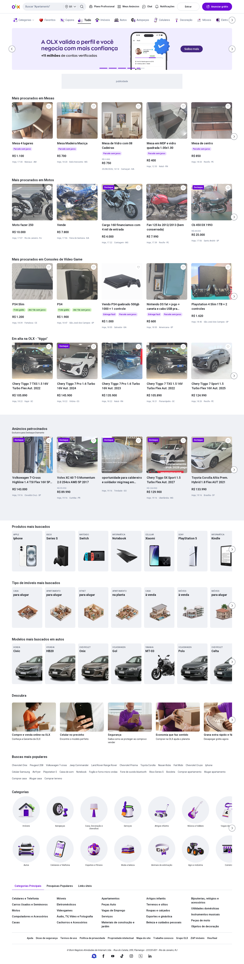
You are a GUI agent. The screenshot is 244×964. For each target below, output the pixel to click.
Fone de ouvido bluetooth (133, 772)
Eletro (224, 20)
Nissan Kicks (164, 765)
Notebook (81, 772)
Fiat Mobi (178, 765)
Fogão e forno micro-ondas (103, 772)
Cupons (69, 20)
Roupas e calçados (158, 910)
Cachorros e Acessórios (72, 922)
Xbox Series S (156, 772)
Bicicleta (170, 772)
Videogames (65, 910)
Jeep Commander (79, 765)
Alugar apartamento (215, 772)
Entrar (188, 6)
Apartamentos (111, 898)
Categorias (25, 20)
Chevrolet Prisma (129, 765)
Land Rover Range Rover (104, 765)
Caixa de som (67, 772)
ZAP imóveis (197, 938)
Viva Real (212, 938)
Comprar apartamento (190, 772)
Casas (16, 922)
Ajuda (30, 938)
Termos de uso (68, 938)
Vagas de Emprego (113, 910)
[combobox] (54, 7)
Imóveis (105, 20)
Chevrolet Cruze (194, 765)
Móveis (206, 20)
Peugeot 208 (36, 765)
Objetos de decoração (205, 926)
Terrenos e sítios (157, 904)
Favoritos (49, 20)
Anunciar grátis (219, 6)
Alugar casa (35, 778)
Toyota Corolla (148, 765)
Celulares (164, 20)
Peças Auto (109, 904)
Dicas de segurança (47, 938)
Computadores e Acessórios (30, 916)
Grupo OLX (182, 938)
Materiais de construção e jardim (118, 924)
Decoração (186, 20)
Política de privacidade (92, 938)
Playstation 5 (50, 772)
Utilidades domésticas (205, 908)
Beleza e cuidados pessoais (163, 922)
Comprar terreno (53, 778)
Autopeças (143, 20)
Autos (123, 20)
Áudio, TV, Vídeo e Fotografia (75, 916)
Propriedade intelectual (121, 938)
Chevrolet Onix (19, 765)
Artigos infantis (156, 898)
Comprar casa (19, 778)
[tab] (28, 886)
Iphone (208, 765)
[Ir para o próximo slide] (234, 136)
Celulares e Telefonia (25, 898)
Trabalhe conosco (163, 938)
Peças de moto (200, 920)
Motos (16, 910)
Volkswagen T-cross (56, 765)
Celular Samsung (21, 772)
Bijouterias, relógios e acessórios (205, 900)
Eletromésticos (66, 904)
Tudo (87, 20)
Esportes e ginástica (159, 916)
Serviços (107, 916)
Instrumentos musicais (205, 914)
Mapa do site (143, 938)
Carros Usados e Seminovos (30, 904)
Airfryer (37, 772)
